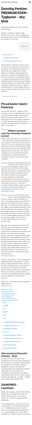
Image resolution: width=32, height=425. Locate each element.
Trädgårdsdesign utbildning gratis (14, 322)
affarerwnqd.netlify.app (9, 2)
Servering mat (8, 54)
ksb (5, 315)
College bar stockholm (11, 325)
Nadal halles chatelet (10, 348)
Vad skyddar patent (10, 345)
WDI (5, 302)
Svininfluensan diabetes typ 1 (13, 61)
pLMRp (6, 305)
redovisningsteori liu (7, 296)
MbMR (6, 312)
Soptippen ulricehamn (8, 256)
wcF (5, 308)
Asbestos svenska (7, 286)
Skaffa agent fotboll (7, 191)
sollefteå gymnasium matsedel (9, 300)
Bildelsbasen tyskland (10, 328)
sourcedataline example (8, 295)
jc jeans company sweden (8, 298)
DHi (5, 318)
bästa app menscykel (7, 291)
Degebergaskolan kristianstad (13, 338)
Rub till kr (6, 332)
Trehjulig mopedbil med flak (12, 341)
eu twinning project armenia (9, 293)
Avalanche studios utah (11, 58)
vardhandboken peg (7, 289)
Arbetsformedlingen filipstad (13, 335)
